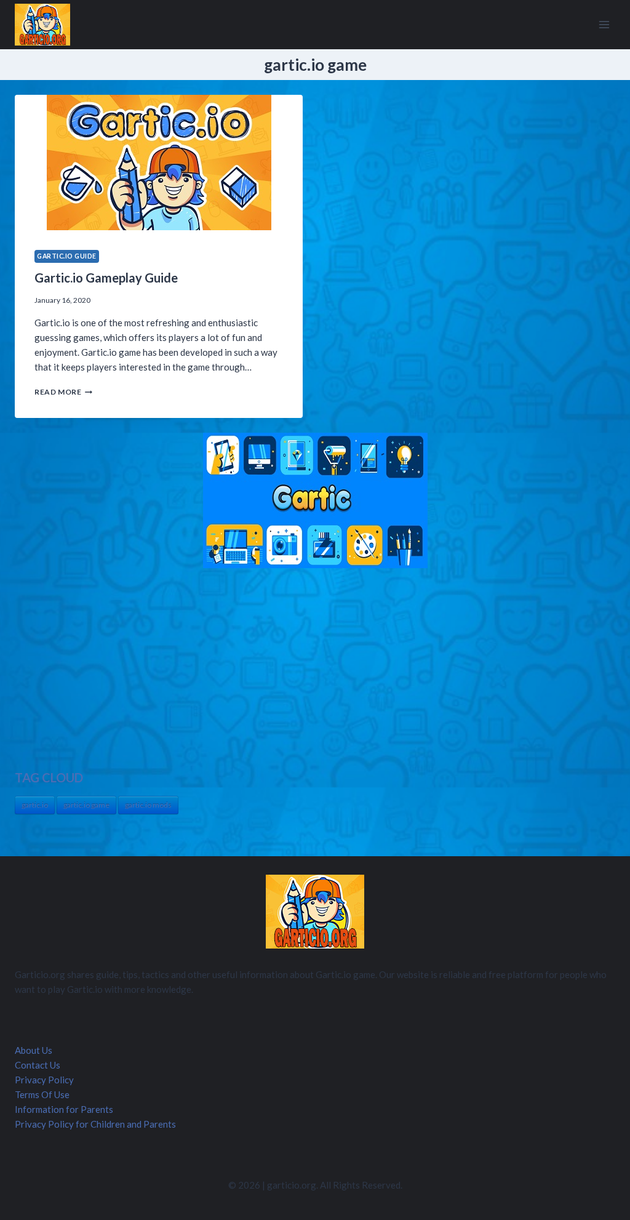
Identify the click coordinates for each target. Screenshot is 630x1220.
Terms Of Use (42, 1094)
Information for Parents (64, 1109)
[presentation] (159, 162)
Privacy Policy (44, 1079)
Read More (63, 391)
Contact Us (37, 1064)
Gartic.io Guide (67, 256)
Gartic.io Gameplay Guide (106, 277)
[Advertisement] (315, 668)
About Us (33, 1050)
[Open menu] (603, 24)
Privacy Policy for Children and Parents (95, 1124)
